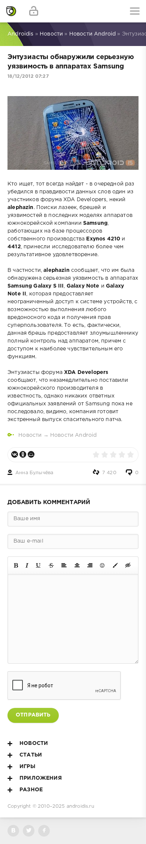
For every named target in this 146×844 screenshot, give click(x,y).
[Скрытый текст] (128, 565)
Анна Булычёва (34, 473)
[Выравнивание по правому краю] (89, 565)
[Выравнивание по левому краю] (64, 565)
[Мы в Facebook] (44, 831)
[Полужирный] (16, 565)
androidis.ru (80, 806)
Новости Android (73, 435)
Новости (30, 435)
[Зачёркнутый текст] (51, 565)
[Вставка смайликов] (102, 565)
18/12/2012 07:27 (28, 76)
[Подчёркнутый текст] (38, 565)
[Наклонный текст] (27, 565)
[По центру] (77, 565)
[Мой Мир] (31, 454)
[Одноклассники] (22, 454)
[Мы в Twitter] (28, 831)
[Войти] (33, 11)
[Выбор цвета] (115, 565)
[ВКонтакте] (14, 454)
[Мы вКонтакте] (13, 831)
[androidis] (11, 11)
